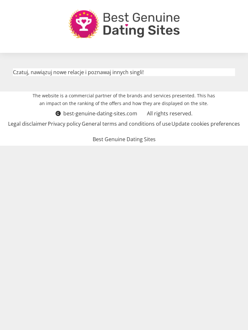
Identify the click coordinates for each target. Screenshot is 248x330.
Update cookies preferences (205, 123)
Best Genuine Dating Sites (124, 139)
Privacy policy (64, 123)
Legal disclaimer (27, 123)
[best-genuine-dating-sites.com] (124, 24)
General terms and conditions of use (126, 123)
